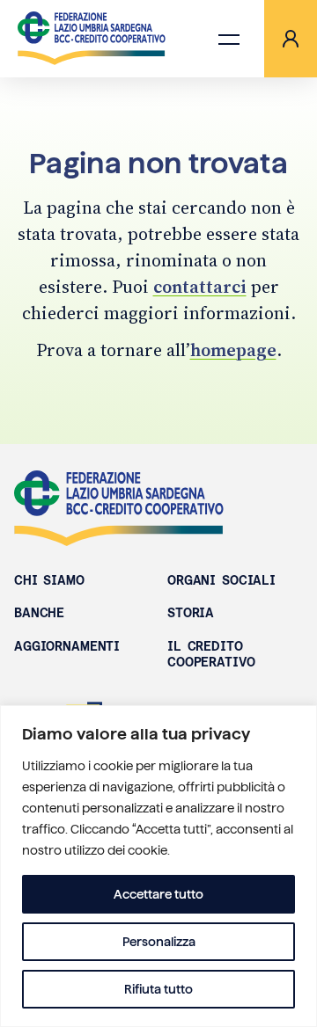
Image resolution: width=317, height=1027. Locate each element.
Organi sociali (221, 580)
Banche (39, 613)
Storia (190, 613)
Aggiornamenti (67, 646)
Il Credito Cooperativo (210, 654)
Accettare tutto (158, 894)
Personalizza (158, 942)
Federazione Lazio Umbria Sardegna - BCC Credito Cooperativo (92, 38)
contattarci (200, 286)
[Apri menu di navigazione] (229, 38)
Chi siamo (49, 580)
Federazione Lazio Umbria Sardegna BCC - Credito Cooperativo (119, 508)
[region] (158, 866)
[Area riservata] (290, 38)
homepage (233, 350)
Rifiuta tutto (158, 989)
